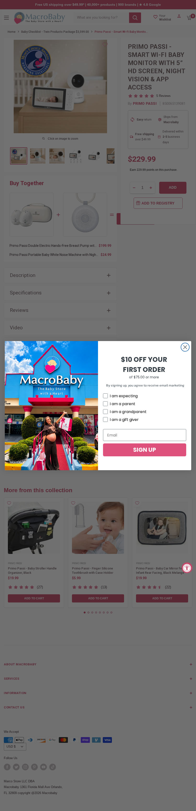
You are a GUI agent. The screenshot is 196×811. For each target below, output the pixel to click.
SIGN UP (144, 450)
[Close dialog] (185, 347)
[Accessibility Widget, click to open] (187, 567)
